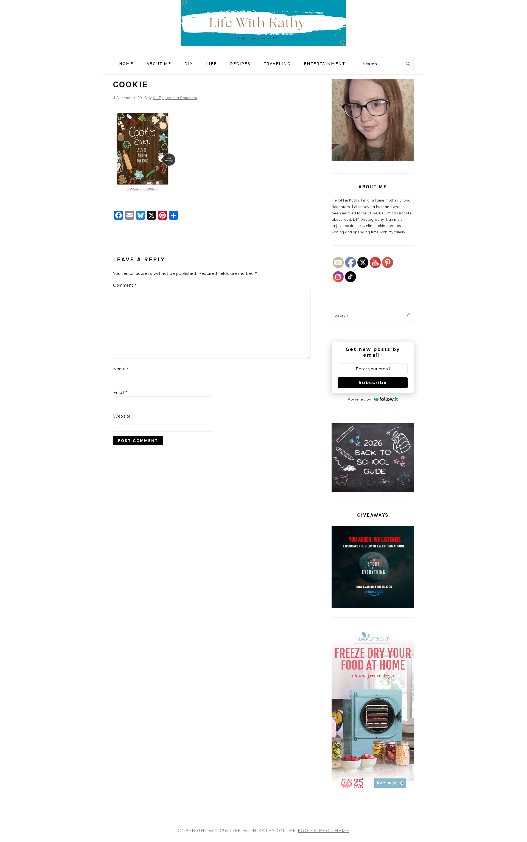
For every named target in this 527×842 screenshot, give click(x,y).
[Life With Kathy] (263, 49)
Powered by (359, 399)
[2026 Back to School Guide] (373, 491)
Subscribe (372, 382)
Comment (125, 285)
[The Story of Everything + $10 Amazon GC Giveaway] (373, 607)
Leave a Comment (181, 98)
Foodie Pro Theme (323, 830)
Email (120, 392)
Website (122, 416)
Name (121, 368)
